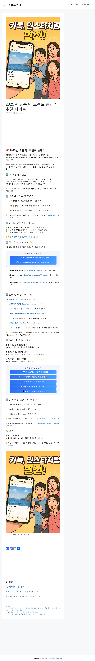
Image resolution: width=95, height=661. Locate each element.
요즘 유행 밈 (37, 608)
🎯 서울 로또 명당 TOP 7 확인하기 (33, 386)
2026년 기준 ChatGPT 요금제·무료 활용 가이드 (22, 592)
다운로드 (9, 447)
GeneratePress (58, 658)
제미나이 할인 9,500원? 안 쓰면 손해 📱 (33, 377)
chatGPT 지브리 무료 (82, 4)
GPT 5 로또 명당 (12, 4)
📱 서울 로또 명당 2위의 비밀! (33, 391)
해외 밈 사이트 (18, 610)
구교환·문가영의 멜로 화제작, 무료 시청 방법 (33, 258)
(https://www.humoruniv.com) (26, 304)
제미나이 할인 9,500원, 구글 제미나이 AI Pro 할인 (23, 596)
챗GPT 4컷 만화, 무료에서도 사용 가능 (25, 237)
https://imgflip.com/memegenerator (36, 282)
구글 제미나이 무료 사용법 (15, 587)
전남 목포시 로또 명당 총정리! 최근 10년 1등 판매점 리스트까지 (26, 614)
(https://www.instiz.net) (24, 323)
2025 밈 (10, 608)
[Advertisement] (33, 130)
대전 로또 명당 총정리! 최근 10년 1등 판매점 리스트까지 (24, 612)
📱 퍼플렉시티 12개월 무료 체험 (33, 382)
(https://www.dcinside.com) (27, 313)
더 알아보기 (10, 445)
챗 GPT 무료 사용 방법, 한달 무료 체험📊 (33, 372)
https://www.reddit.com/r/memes (35, 275)
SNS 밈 (19, 608)
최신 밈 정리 (54, 608)
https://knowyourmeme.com (33, 270)
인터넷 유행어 (46, 608)
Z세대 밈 (24, 608)
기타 (9, 606)
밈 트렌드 (30, 608)
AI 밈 (14, 608)
